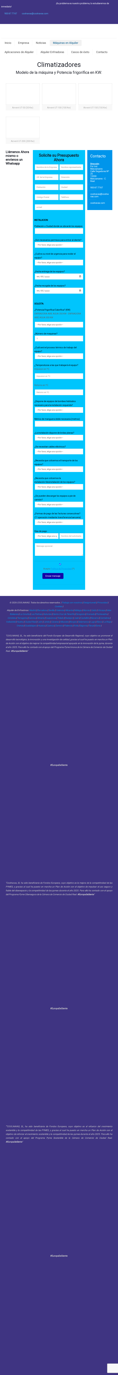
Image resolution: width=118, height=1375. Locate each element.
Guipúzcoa (51, 618)
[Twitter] (106, 20)
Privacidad (102, 602)
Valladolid (10, 622)
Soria (98, 625)
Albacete (64, 622)
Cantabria (104, 618)
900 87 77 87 (10, 13)
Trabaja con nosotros (72, 602)
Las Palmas (36, 614)
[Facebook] (102, 20)
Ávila (76, 625)
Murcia (86, 610)
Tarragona (22, 618)
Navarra (94, 618)
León (39, 622)
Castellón (84, 618)
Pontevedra (101, 614)
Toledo (60, 618)
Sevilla (51, 610)
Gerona (32, 618)
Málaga (78, 610)
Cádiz (93, 610)
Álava (99, 622)
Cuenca (50, 625)
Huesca (41, 625)
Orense (20, 625)
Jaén (76, 618)
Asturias (47, 614)
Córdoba (12, 618)
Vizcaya (101, 610)
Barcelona (42, 610)
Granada (90, 614)
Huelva (20, 622)
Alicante (69, 610)
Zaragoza (80, 614)
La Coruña (25, 614)
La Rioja (107, 622)
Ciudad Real (30, 622)
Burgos (73, 622)
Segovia (83, 625)
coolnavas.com (97, 203)
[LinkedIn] (111, 20)
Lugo (92, 622)
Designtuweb (89, 602)
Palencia (68, 625)
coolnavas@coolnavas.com (35, 13)
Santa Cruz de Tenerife (63, 614)
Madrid (32, 610)
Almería (40, 618)
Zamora (59, 625)
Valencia (60, 610)
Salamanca (83, 622)
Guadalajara (31, 625)
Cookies (58, 606)
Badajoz (69, 618)
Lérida (47, 622)
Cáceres (55, 622)
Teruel (91, 625)
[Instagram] (115, 20)
